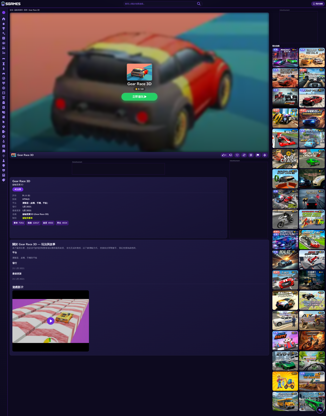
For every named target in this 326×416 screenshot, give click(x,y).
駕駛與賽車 (27, 218)
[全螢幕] (265, 155)
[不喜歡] (230, 155)
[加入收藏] (237, 155)
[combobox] (163, 3)
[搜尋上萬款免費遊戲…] (199, 3)
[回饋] (258, 155)
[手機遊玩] (251, 155)
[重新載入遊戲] (244, 155)
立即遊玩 (138, 97)
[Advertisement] (118, 169)
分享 (18, 189)
